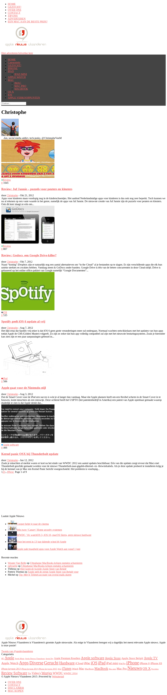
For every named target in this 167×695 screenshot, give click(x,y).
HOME (12, 4)
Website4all (58, 676)
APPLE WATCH (17, 77)
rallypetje (12, 566)
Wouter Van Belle (17, 563)
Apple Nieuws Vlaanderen (35, 658)
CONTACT (14, 12)
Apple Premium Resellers (67, 658)
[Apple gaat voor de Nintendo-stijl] (27, 375)
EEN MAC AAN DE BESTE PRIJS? (27, 21)
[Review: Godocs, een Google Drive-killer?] (27, 243)
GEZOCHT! (14, 7)
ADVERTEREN (17, 18)
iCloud (79, 663)
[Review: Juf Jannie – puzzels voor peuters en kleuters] (27, 177)
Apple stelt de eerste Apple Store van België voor (53, 571)
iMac (87, 663)
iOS (5, 312)
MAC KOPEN (15, 690)
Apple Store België (132, 658)
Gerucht (51, 662)
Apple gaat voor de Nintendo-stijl (23, 387)
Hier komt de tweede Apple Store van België (43, 568)
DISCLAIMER (16, 688)
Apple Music (19, 658)
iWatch (75, 668)
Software (20, 673)
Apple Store (113, 658)
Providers (155, 669)
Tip (29, 673)
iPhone (132, 662)
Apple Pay (49, 658)
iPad (5, 378)
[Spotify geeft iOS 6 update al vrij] (27, 309)
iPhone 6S (156, 663)
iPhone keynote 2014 (29, 669)
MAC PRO (20, 86)
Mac (81, 668)
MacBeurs (89, 669)
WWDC (58, 673)
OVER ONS (14, 9)
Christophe (12, 195)
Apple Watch (9, 663)
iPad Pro (122, 663)
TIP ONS (13, 15)
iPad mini (112, 663)
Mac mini (112, 669)
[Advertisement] (25, 493)
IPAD (11, 71)
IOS (10, 94)
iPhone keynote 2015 (47, 669)
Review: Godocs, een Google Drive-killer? (29, 255)
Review (7, 180)
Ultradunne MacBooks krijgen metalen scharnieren (56, 563)
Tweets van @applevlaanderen (17, 651)
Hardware (67, 663)
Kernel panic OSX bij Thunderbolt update (29, 454)
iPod (59, 669)
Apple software (11, 444)
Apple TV (151, 658)
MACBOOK (21, 88)
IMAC (17, 83)
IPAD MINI (20, 74)
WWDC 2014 (70, 673)
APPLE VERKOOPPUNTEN (24, 97)
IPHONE (13, 68)
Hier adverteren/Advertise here (17, 53)
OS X (11, 91)
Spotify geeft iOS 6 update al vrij (23, 321)
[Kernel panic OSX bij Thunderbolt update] (27, 441)
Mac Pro (122, 668)
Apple (9, 658)
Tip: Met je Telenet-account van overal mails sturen (45, 574)
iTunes (66, 668)
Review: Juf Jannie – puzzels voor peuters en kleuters (36, 189)
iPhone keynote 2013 (11, 668)
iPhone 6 (145, 663)
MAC (11, 80)
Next (11, 472)
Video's (36, 673)
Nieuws (134, 668)
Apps (24, 662)
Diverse (36, 662)
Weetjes (46, 673)
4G (2, 658)
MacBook (101, 668)
